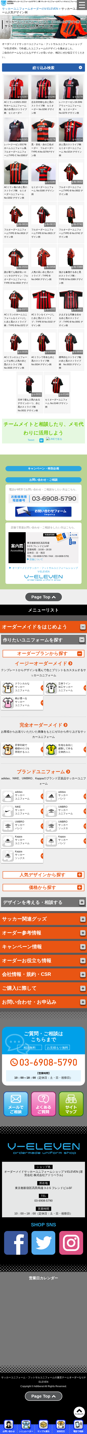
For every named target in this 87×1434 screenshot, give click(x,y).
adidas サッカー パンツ (63, 795)
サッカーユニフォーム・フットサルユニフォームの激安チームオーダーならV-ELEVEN (43, 1379)
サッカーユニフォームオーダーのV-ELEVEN (30, 8)
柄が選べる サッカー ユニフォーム (22, 702)
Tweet (31, 440)
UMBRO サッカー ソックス (63, 825)
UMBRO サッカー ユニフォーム (65, 810)
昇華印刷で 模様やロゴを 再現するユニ (22, 748)
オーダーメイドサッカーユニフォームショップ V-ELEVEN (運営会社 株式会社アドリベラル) (43, 1173)
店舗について (36, 559)
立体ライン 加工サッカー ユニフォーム (65, 687)
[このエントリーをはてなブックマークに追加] (41, 440)
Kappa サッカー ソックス (20, 855)
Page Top (41, 597)
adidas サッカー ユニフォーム (22, 795)
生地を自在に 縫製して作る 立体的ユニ (65, 748)
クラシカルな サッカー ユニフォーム (22, 687)
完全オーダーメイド (41, 725)
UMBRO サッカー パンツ (20, 825)
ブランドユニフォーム (41, 771)
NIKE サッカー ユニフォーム (22, 810)
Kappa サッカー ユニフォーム (22, 840)
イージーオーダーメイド (41, 663)
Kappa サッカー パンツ (63, 840)
